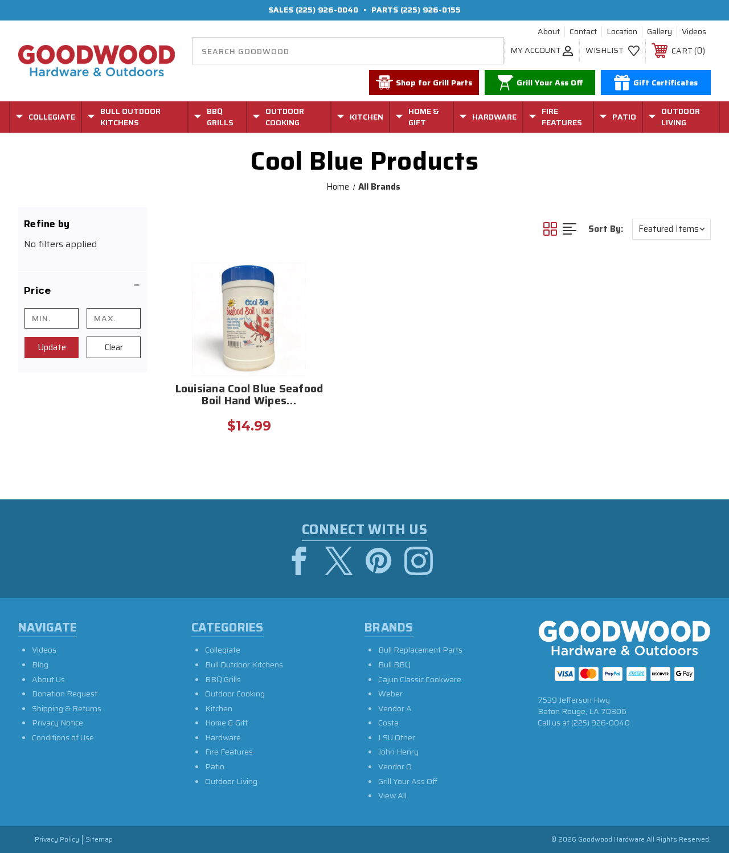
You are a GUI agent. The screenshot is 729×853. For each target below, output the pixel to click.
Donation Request (64, 693)
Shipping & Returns (66, 708)
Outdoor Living (231, 781)
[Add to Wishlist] (315, 303)
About (549, 32)
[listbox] (671, 229)
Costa (388, 722)
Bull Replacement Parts (420, 649)
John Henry (398, 751)
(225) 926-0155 (430, 9)
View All (392, 795)
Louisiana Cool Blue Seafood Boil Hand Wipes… (249, 396)
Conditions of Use (63, 737)
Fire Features (229, 751)
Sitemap (99, 839)
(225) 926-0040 (327, 9)
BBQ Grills (223, 679)
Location (622, 32)
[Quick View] (315, 276)
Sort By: (605, 229)
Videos (694, 32)
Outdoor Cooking (235, 693)
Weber (390, 693)
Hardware (223, 737)
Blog (40, 664)
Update (52, 347)
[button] (82, 290)
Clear (114, 347)
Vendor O (395, 766)
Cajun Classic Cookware (419, 679)
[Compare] (315, 331)
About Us (48, 679)
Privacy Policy (57, 839)
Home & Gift (226, 722)
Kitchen (218, 708)
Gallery (659, 32)
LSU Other (396, 737)
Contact (583, 32)
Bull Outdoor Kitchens (244, 664)
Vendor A (395, 708)
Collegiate (222, 649)
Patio (214, 766)
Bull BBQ (394, 664)
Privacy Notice (57, 722)
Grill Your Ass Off (407, 781)
